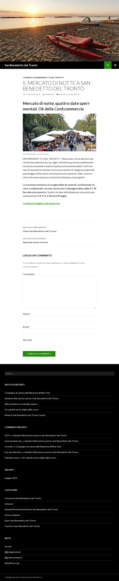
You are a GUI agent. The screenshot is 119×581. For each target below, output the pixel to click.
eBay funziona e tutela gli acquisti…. (22, 404)
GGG (7, 435)
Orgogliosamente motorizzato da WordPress (23, 577)
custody (9, 446)
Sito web (27, 339)
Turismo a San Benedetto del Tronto (43, 77)
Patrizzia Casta (12, 457)
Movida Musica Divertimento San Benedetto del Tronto (31, 509)
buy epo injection (13, 452)
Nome (27, 313)
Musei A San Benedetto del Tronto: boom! (25, 415)
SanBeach (49, 94)
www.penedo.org (13, 441)
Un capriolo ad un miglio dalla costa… (22, 409)
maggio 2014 (11, 478)
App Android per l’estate (35, 240)
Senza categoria (12, 515)
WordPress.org (12, 563)
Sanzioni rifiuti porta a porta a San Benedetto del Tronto (32, 398)
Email (26, 326)
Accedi (8, 546)
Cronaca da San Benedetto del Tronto (23, 498)
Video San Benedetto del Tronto (40, 229)
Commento (29, 274)
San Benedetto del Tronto (21, 65)
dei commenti (13, 557)
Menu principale (115, 65)
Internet (9, 503)
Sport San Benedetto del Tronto (20, 520)
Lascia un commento (69, 94)
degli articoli (13, 552)
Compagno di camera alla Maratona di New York (27, 392)
